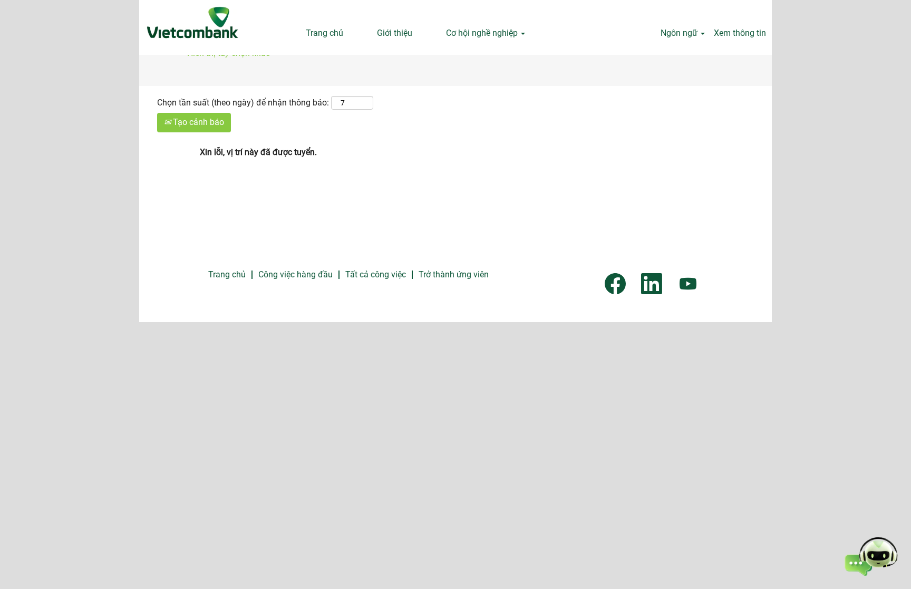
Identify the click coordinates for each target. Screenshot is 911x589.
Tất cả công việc (375, 274)
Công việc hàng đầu (295, 274)
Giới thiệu (394, 33)
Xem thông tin (740, 33)
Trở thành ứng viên (454, 274)
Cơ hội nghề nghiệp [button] (483, 33)
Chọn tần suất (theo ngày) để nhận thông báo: (243, 103)
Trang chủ (324, 33)
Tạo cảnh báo (197, 122)
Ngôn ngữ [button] (680, 33)
